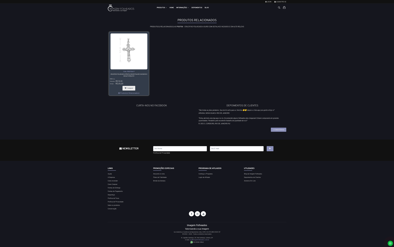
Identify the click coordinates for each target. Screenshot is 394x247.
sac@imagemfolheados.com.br (199, 240)
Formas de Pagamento (115, 191)
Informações (181, 8)
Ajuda (110, 174)
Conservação (112, 209)
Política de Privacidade (161, 153)
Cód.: (128, 72)
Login (268, 2)
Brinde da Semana (159, 181)
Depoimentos (196, 8)
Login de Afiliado (204, 177)
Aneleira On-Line (250, 181)
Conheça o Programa (205, 174)
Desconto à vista (159, 174)
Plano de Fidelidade (160, 177)
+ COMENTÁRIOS (278, 130)
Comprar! (131, 87)
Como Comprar (112, 184)
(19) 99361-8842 (198, 242)
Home (172, 8)
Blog (207, 8)
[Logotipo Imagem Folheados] (129, 8)
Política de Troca (113, 198)
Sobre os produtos (114, 205)
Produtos (161, 8)
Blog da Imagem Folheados (253, 174)
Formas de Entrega (114, 188)
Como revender (113, 181)
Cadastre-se (281, 2)
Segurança (111, 195)
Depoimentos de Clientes (252, 177)
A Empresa (111, 177)
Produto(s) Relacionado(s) (129, 93)
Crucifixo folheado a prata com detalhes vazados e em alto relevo (129, 75)
